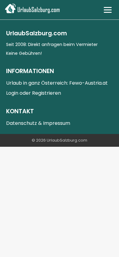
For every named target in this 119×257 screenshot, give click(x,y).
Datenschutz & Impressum (38, 123)
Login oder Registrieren (33, 93)
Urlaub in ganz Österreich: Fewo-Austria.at (57, 82)
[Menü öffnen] (107, 10)
